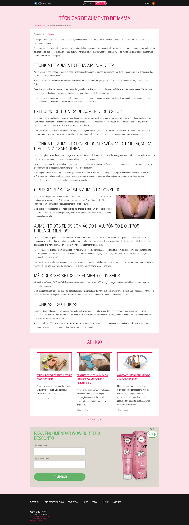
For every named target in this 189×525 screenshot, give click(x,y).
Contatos (117, 502)
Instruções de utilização (54, 502)
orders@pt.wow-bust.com (39, 514)
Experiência (34, 502)
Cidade (85, 502)
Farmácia (105, 502)
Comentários (73, 502)
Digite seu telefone (41, 458)
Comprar (60, 476)
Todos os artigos (94, 419)
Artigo (94, 502)
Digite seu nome (40, 445)
